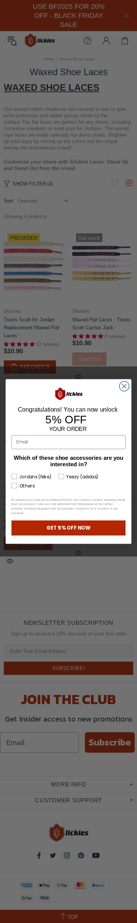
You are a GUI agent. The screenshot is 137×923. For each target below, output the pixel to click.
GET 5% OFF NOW (68, 527)
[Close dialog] (124, 386)
